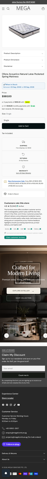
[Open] (6, 473)
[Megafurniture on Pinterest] (7, 405)
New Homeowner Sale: (16, 181)
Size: (6, 114)
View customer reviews (15, 237)
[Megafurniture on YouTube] (18, 405)
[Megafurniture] (23, 8)
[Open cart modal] (43, 8)
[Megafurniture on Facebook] (3, 405)
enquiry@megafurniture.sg (16, 433)
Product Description (12, 53)
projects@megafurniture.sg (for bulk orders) (23, 437)
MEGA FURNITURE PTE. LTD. (17, 467)
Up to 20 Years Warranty (23, 173)
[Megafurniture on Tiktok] (14, 405)
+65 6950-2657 (12, 428)
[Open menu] (3, 8)
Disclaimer (8, 66)
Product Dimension (11, 60)
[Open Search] (8, 8)
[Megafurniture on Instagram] (10, 405)
